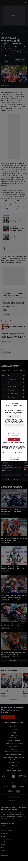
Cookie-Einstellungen (14, 459)
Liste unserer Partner (7, 452)
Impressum (14, 455)
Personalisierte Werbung (14, 425)
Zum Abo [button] (14, 439)
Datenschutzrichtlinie (14, 457)
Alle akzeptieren (14, 416)
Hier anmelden (21, 442)
